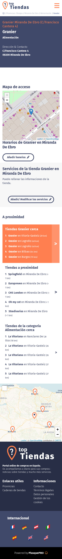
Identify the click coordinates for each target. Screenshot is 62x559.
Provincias (8, 486)
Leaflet (40, 138)
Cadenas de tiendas (13, 490)
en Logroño (20, 241)
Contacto (39, 486)
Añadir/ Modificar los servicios (29, 199)
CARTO (58, 440)
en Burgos (19, 256)
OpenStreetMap (52, 138)
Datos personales (44, 494)
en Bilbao (19, 251)
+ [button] (7, 95)
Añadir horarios (16, 157)
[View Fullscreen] (4, 388)
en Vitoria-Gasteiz (24, 235)
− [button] (7, 100)
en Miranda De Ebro (27, 274)
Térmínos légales (44, 490)
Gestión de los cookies (42, 500)
